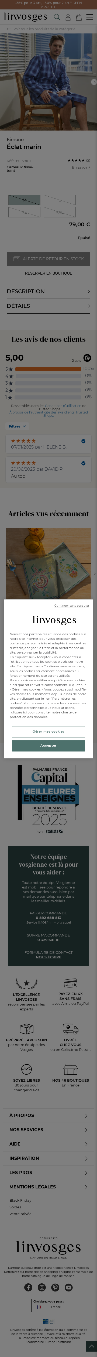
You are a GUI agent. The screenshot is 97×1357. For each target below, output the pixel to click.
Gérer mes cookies (48, 731)
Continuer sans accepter (71, 605)
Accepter (48, 745)
